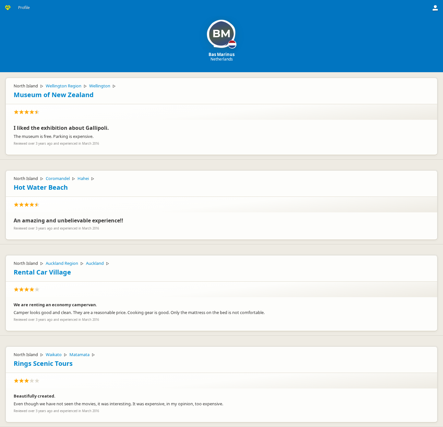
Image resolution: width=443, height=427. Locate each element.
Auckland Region (62, 263)
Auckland (95, 263)
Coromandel (58, 178)
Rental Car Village (42, 272)
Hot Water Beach (41, 187)
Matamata (79, 354)
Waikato (54, 354)
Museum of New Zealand (54, 94)
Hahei (83, 178)
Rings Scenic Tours (43, 363)
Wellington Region (63, 86)
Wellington (99, 86)
